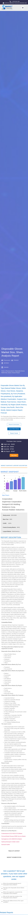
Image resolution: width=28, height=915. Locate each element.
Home (3, 371)
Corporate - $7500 (8, 449)
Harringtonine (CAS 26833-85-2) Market (11, 839)
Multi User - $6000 (8, 446)
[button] (23, 8)
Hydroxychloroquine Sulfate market (10, 841)
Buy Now (14, 455)
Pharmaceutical (10, 371)
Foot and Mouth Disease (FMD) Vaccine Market (13, 836)
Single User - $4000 (9, 444)
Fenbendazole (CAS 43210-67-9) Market (11, 833)
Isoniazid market (5, 844)
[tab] (14, 465)
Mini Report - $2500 (9, 451)
